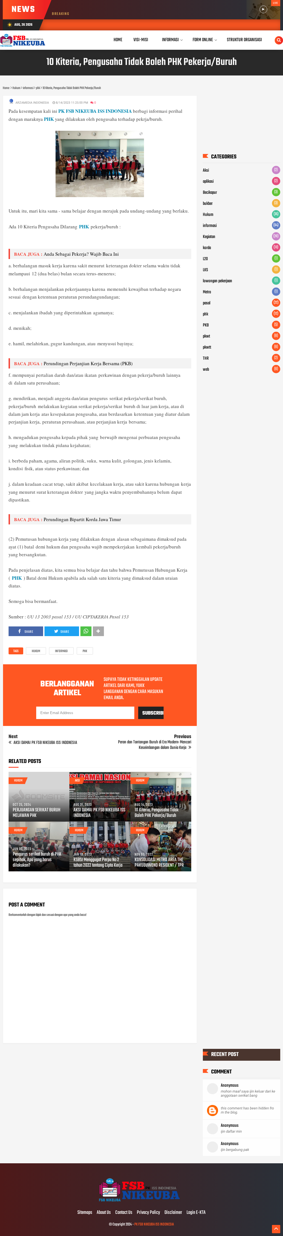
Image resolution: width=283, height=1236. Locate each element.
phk (85, 651)
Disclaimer (173, 1213)
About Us (104, 1213)
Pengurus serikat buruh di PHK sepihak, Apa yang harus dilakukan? (37, 860)
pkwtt (207, 347)
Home (118, 40)
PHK (49, 119)
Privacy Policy (148, 1213)
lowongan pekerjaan (217, 281)
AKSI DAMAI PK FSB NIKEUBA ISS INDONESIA (99, 813)
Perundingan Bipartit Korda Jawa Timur (82, 519)
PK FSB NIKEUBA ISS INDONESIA (95, 111)
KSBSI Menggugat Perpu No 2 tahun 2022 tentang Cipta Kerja (98, 862)
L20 (205, 259)
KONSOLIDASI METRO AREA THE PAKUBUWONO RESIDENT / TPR (159, 862)
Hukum (36, 651)
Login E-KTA (196, 1213)
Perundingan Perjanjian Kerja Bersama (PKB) (88, 363)
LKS (205, 270)
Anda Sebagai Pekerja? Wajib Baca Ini (81, 254)
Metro (207, 292)
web (206, 369)
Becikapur (210, 192)
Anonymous (230, 1085)
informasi (61, 651)
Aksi (77, 780)
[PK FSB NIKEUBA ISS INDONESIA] (141, 1201)
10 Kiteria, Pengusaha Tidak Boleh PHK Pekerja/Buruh (157, 813)
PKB (206, 325)
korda (207, 248)
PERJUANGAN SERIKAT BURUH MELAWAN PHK (36, 813)
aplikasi (208, 181)
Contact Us (123, 1213)
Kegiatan (209, 237)
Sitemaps (84, 1213)
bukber (208, 203)
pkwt (206, 336)
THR (206, 358)
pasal (206, 303)
